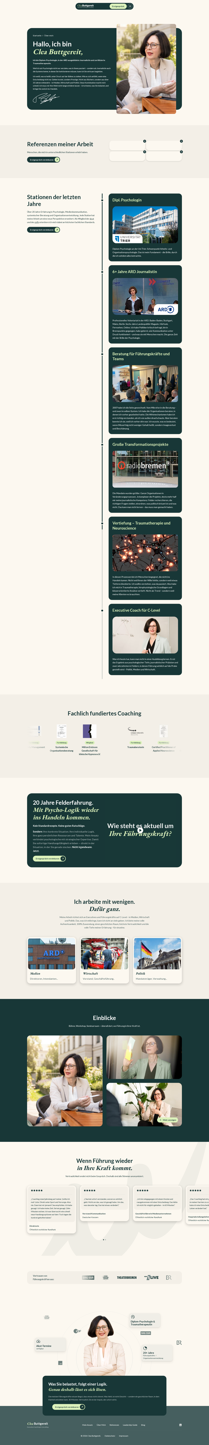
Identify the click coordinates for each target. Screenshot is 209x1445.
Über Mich (101, 1425)
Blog (105, 6)
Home (88, 6)
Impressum (123, 1436)
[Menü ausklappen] (130, 6)
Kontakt (114, 6)
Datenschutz (110, 1436)
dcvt (92, 218)
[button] (103, 1239)
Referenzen (114, 1425)
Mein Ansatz (87, 1425)
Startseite (37, 35)
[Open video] (140, 830)
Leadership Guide (130, 1425)
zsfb (37, 222)
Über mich (97, 6)
